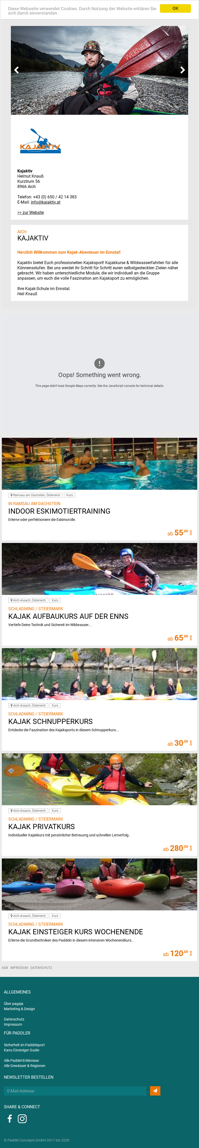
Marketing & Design (19, 1009)
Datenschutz (41, 968)
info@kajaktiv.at (45, 202)
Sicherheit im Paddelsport (24, 1045)
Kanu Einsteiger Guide (21, 1050)
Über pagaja (13, 1004)
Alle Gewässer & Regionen (24, 1066)
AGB (5, 968)
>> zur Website (30, 212)
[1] (155, 1091)
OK (176, 8)
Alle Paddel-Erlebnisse (21, 1060)
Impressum (19, 968)
